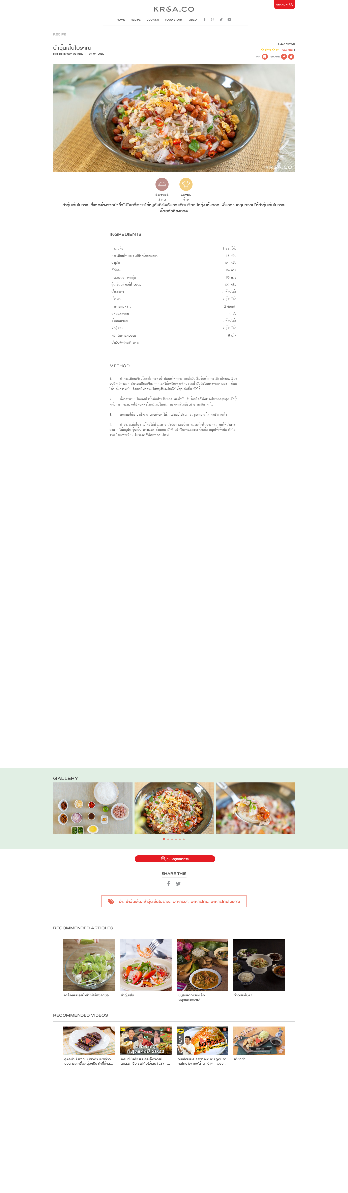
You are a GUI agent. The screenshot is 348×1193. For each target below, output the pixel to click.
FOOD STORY (174, 20)
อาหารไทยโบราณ (225, 901)
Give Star (287, 50)
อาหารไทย (199, 901)
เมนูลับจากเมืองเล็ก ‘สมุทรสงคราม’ (191, 997)
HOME (121, 20)
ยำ (121, 901)
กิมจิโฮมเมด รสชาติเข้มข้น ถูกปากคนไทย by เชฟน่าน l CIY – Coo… (202, 1061)
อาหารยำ (180, 901)
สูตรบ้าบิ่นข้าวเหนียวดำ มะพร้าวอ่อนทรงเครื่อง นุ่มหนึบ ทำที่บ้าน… (88, 1061)
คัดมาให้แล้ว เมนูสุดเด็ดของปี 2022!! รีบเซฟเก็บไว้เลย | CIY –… (145, 1061)
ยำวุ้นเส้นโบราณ (157, 901)
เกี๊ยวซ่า (239, 1059)
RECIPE (136, 20)
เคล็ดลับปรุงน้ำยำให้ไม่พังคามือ (86, 995)
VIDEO (193, 20)
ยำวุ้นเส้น (133, 901)
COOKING (153, 20)
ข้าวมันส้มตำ (243, 995)
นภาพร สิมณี (75, 54)
